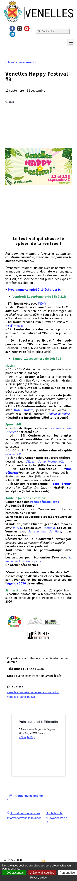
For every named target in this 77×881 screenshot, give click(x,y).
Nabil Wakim (23, 410)
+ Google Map (27, 737)
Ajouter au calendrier (29, 796)
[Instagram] (19, 28)
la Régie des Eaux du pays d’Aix (38, 559)
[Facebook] (12, 28)
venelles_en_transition (44, 692)
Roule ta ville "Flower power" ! (56, 815)
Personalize (67, 872)
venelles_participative (21, 697)
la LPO (17, 528)
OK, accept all (15, 872)
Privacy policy (38, 877)
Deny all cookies (43, 872)
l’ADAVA (42, 303)
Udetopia (49, 528)
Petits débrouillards (44, 502)
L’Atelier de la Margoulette (46, 461)
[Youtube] (27, 28)
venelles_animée (18, 692)
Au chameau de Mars (44, 531)
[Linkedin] (12, 34)
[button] (70, 42)
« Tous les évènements (20, 62)
